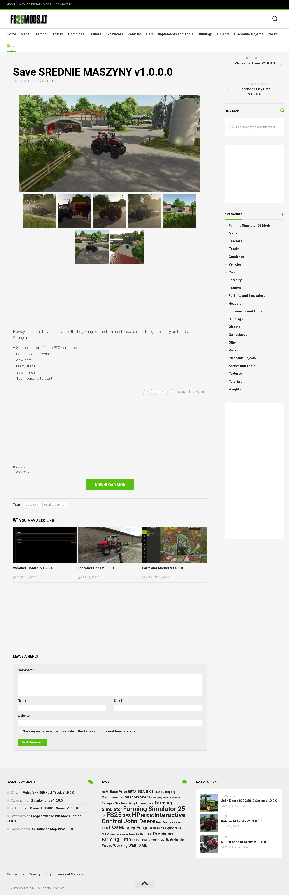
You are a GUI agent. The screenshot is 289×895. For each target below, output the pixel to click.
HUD (145, 815)
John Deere (140, 821)
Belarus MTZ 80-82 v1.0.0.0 (241, 821)
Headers (235, 303)
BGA (141, 791)
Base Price (118, 792)
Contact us (64, 4)
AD (103, 792)
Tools (160, 840)
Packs (272, 34)
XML (143, 845)
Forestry (235, 280)
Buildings (205, 34)
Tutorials (235, 381)
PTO (127, 840)
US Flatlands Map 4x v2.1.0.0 (51, 829)
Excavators (114, 34)
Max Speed (167, 828)
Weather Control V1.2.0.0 (33, 568)
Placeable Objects (248, 34)
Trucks (57, 34)
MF (179, 828)
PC (150, 834)
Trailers (95, 34)
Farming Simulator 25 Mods (250, 225)
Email (119, 700)
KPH (178, 822)
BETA (132, 792)
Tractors (41, 34)
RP (133, 840)
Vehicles (135, 34)
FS (104, 816)
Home (11, 4)
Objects (223, 34)
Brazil (158, 792)
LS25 (113, 828)
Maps (25, 34)
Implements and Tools (175, 34)
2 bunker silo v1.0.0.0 (47, 800)
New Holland (138, 834)
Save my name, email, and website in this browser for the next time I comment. (81, 731)
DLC (151, 803)
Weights (235, 389)
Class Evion (33, 504)
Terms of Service (69, 874)
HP (135, 815)
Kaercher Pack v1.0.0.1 (96, 568)
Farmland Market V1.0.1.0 (162, 568)
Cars (150, 34)
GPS (126, 815)
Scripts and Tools (242, 366)
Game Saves (238, 335)
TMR (154, 840)
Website (24, 715)
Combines (76, 34)
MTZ (105, 834)
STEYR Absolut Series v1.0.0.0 (243, 842)
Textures (235, 373)
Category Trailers (114, 803)
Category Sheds (137, 797)
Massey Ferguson (137, 827)
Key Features (165, 822)
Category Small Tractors (165, 797)
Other (11, 46)
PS (121, 840)
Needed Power (119, 834)
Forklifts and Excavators (247, 295)
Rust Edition (143, 840)
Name (23, 700)
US (167, 840)
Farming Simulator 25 (154, 809)
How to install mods (35, 4)
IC (152, 815)
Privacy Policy (40, 874)
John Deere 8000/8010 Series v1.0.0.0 (50, 808)
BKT (150, 791)
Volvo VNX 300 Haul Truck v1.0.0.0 (48, 792)
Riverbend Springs (55, 504)
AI (108, 791)
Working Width (125, 845)
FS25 (114, 815)
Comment (26, 670)
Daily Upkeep (138, 803)
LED (105, 828)
